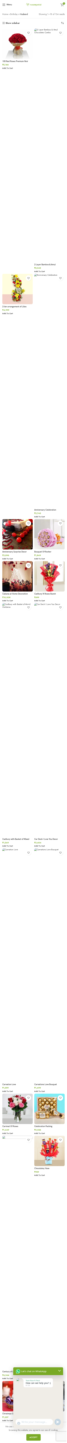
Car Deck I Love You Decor (46, 839)
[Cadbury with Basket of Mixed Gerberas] (17, 720)
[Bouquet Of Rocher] (49, 534)
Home (5, 14)
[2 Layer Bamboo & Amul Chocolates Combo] (49, 145)
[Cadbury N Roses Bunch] (49, 576)
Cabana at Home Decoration (15, 594)
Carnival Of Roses (10, 1126)
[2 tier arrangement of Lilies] (17, 289)
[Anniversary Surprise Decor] (17, 534)
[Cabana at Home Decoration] (17, 576)
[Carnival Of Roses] (17, 1109)
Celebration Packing (43, 1126)
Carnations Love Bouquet (45, 1084)
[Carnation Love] (17, 965)
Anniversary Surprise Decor (14, 552)
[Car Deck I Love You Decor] (49, 720)
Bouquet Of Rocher (42, 552)
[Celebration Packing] (49, 1109)
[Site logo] (33, 4)
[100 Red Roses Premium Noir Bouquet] (17, 44)
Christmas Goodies (10, 1414)
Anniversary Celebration (45, 510)
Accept (33, 1437)
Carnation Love (9, 1084)
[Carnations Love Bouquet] (49, 965)
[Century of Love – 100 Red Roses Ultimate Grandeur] (17, 1252)
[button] (7, 68)
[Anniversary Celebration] (49, 390)
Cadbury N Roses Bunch (45, 594)
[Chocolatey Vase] (49, 1151)
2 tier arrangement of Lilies (14, 307)
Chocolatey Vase (41, 1168)
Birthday (14, 14)
